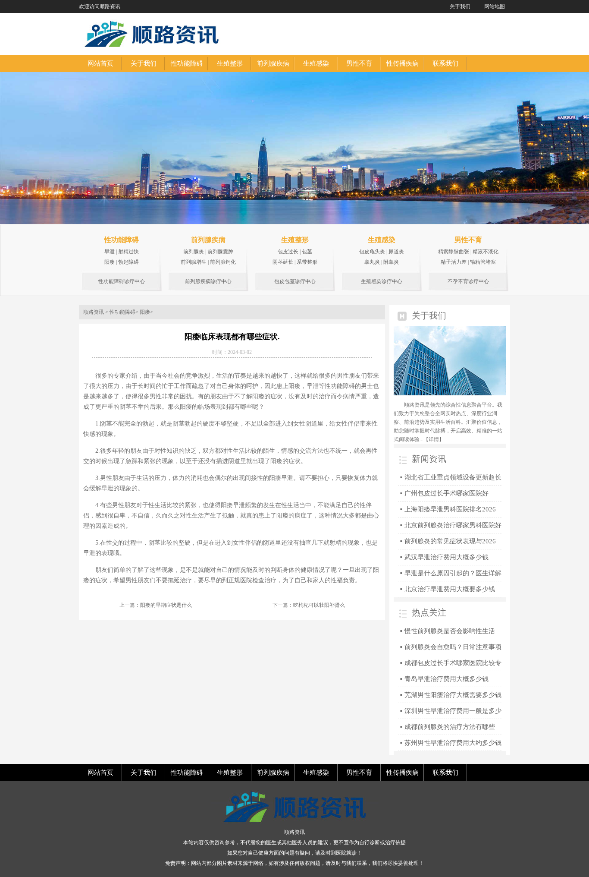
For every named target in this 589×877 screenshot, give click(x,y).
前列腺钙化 (223, 262)
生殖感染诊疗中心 (381, 281)
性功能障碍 (121, 239)
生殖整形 (295, 239)
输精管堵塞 (483, 262)
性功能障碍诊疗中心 (121, 281)
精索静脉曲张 (453, 252)
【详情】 (433, 439)
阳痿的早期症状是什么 (166, 605)
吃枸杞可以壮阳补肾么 (319, 605)
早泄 (109, 252)
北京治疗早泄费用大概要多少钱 (449, 589)
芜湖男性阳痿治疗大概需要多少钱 (452, 694)
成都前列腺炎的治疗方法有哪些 (449, 726)
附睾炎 (391, 262)
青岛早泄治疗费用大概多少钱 (446, 678)
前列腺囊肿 (220, 252)
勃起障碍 (128, 262)
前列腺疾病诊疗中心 (208, 281)
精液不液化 (485, 252)
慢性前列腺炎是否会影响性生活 (449, 631)
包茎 (307, 252)
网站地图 (494, 6)
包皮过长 (288, 252)
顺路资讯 (93, 312)
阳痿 (109, 262)
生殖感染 (381, 239)
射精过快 (128, 252)
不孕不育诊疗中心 (468, 281)
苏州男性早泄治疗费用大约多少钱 (452, 742)
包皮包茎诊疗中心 (295, 281)
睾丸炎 (372, 262)
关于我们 (460, 6)
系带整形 (307, 262)
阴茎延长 (283, 262)
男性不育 (468, 239)
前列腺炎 (193, 252)
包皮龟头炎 (372, 252)
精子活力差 (454, 262)
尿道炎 (396, 252)
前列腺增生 (194, 262)
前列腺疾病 (208, 239)
